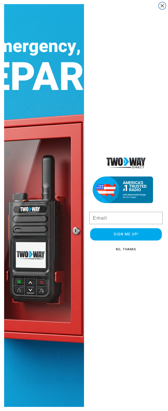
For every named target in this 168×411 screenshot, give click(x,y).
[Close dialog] (162, 5)
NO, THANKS (126, 249)
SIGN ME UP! (126, 234)
